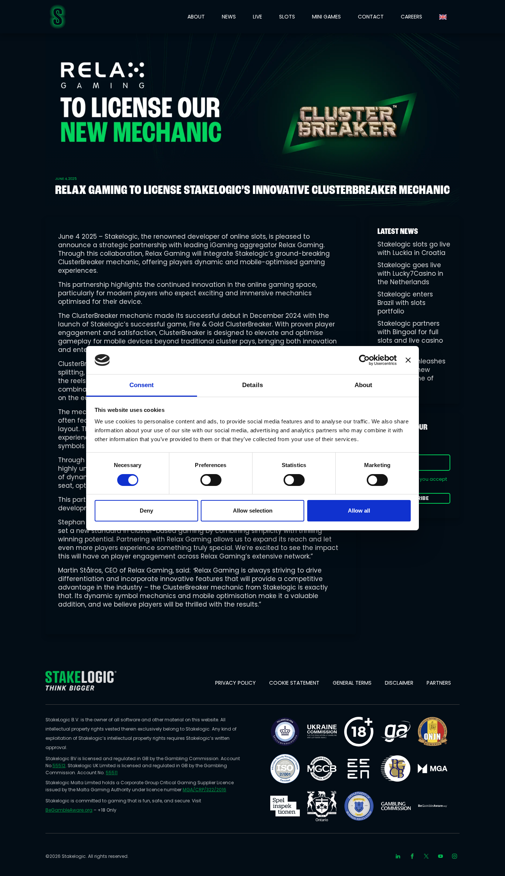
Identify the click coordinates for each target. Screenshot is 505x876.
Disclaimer (399, 683)
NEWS (229, 16)
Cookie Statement (294, 683)
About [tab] (364, 385)
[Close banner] (408, 360)
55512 (58, 765)
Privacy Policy (235, 683)
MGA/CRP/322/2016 (204, 789)
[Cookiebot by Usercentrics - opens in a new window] (364, 360)
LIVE (257, 16)
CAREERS (411, 16)
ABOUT (196, 16)
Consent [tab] (141, 385)
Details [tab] (252, 385)
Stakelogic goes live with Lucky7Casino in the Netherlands (410, 273)
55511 (112, 772)
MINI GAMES (326, 16)
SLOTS (287, 16)
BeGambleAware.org (68, 810)
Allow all (359, 510)
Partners (439, 683)
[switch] (210, 480)
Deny (146, 510)
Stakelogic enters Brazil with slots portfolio (405, 303)
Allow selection (252, 510)
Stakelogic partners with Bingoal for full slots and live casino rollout (410, 336)
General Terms (352, 683)
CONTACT (371, 16)
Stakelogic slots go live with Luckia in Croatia (413, 248)
